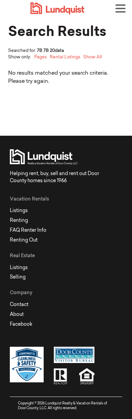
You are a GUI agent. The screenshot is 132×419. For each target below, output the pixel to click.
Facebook (21, 324)
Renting (19, 220)
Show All (92, 56)
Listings (19, 210)
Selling (18, 277)
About (17, 314)
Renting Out (24, 240)
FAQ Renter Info (28, 230)
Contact (19, 304)
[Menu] (122, 9)
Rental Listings (65, 56)
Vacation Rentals (29, 199)
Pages (40, 56)
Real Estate (22, 255)
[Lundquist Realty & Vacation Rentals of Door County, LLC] (71, 8)
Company (21, 292)
